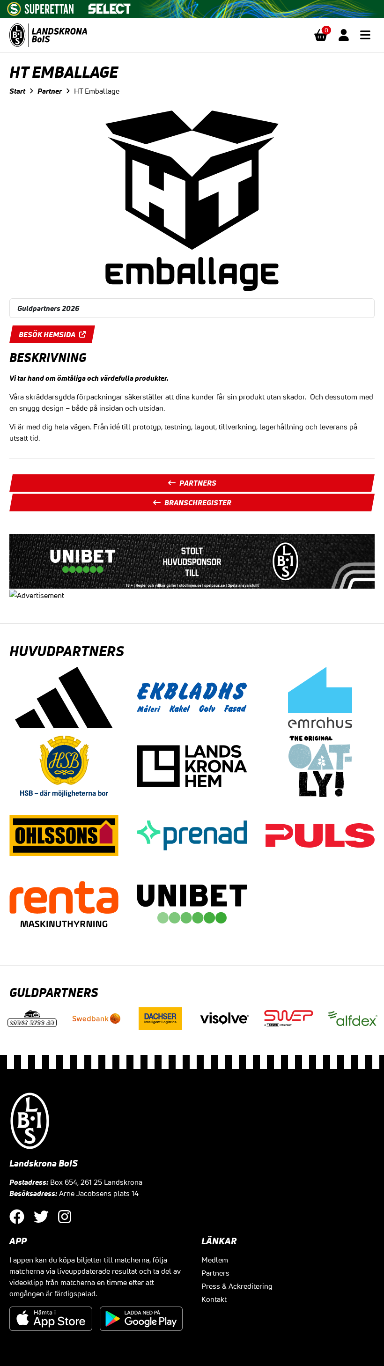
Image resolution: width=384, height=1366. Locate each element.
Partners (197, 483)
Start (17, 91)
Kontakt (214, 1299)
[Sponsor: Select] (110, 6)
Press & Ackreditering (237, 1286)
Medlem (214, 1259)
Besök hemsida (47, 334)
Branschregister (197, 502)
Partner (49, 91)
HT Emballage (96, 91)
